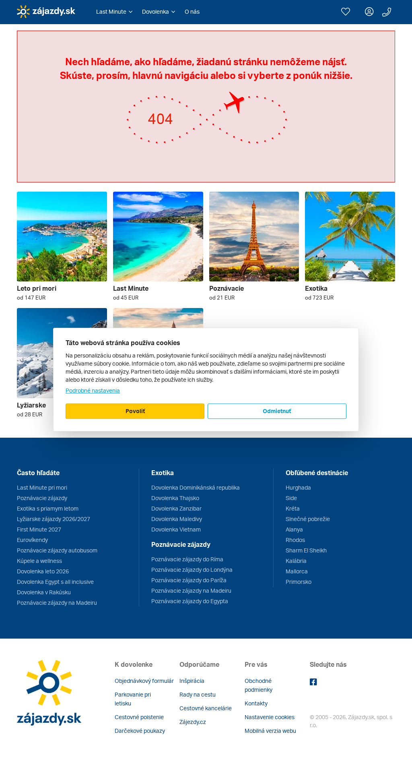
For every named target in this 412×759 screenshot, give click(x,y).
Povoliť (135, 410)
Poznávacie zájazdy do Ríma (187, 559)
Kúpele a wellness (39, 560)
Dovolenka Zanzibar (176, 508)
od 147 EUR (31, 297)
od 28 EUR (29, 414)
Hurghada (298, 487)
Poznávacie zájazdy (42, 497)
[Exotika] (350, 237)
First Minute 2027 (39, 529)
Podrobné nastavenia (93, 390)
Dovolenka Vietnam (176, 529)
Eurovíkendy (32, 539)
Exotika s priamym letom (47, 508)
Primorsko (298, 581)
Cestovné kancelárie (205, 708)
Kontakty (256, 703)
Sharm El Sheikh (306, 550)
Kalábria (296, 560)
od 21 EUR (222, 297)
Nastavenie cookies (270, 717)
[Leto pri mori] (62, 237)
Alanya (294, 529)
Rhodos (295, 539)
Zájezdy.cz (192, 721)
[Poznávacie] (254, 237)
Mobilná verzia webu (270, 730)
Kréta (293, 508)
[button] (114, 11)
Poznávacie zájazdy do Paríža (189, 580)
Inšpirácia (191, 680)
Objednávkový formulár (144, 680)
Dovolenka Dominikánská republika (195, 487)
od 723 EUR (319, 297)
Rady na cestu (197, 694)
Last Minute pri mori (42, 487)
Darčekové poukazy (140, 730)
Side (291, 497)
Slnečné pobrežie (308, 518)
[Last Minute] (158, 237)
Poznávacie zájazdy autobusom (57, 550)
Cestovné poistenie (139, 717)
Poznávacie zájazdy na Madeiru (57, 602)
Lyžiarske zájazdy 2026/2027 (53, 518)
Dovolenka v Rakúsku (44, 592)
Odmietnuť (277, 410)
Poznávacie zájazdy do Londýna (192, 569)
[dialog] (206, 380)
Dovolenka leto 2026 (43, 571)
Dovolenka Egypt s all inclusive (55, 581)
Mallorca (297, 571)
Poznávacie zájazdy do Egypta (189, 601)
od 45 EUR (125, 297)
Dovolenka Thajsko (175, 497)
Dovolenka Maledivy (176, 518)
